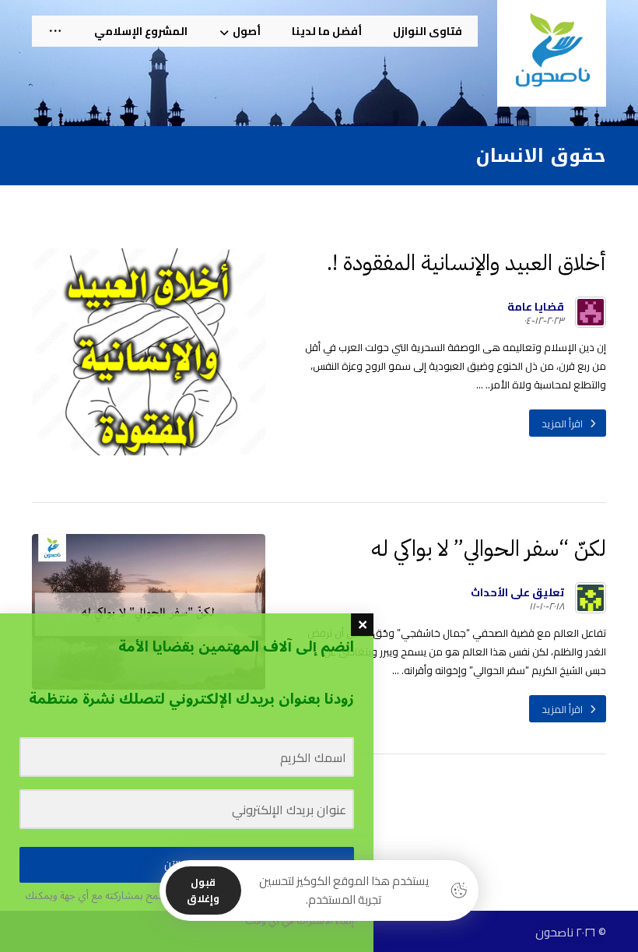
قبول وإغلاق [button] (203, 890)
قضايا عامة (535, 306)
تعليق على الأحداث (517, 592)
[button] (55, 31)
